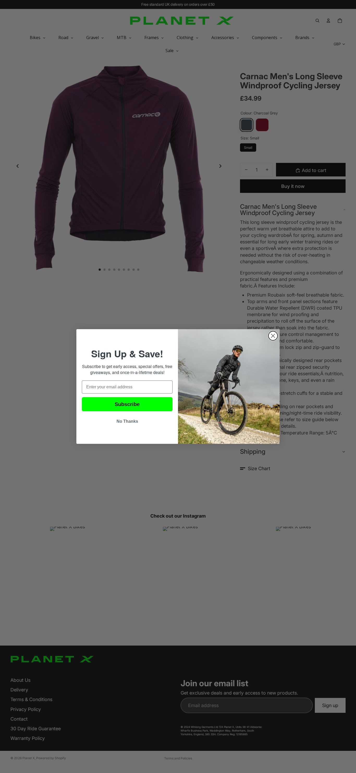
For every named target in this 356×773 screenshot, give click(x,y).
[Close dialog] (273, 335)
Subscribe (127, 404)
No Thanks (127, 421)
